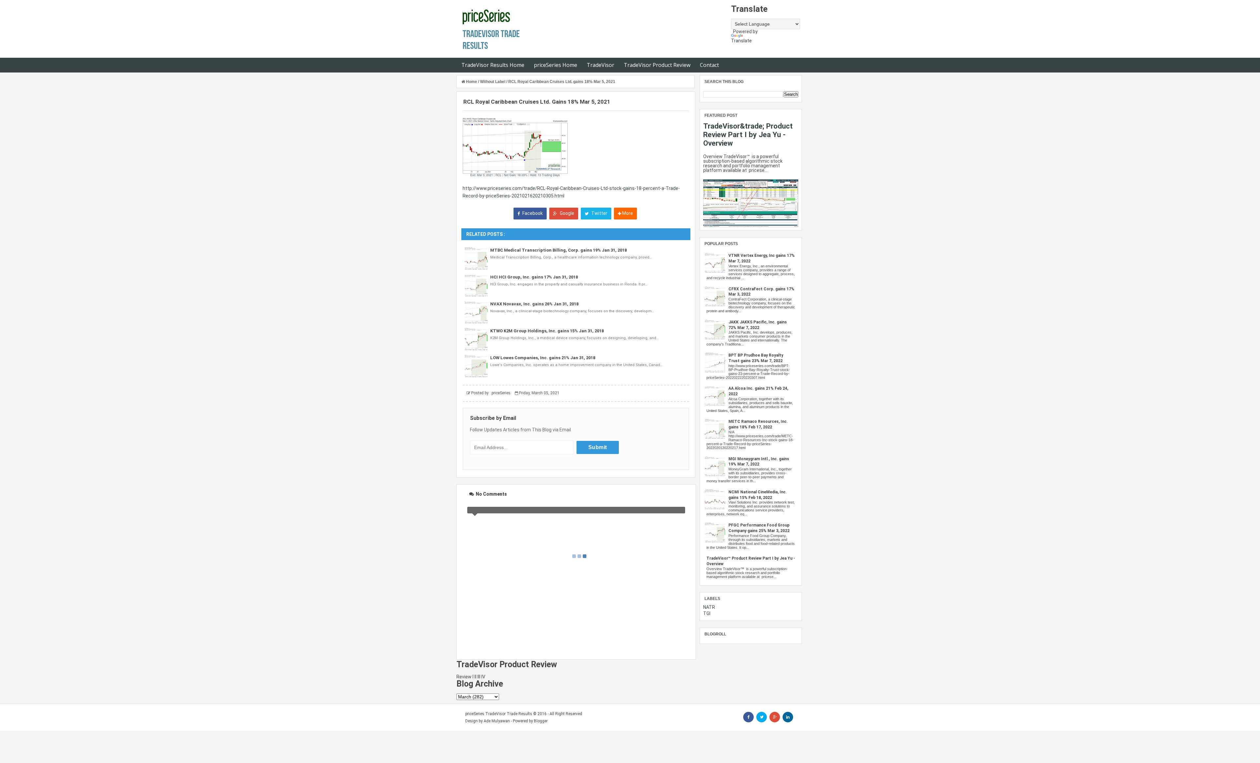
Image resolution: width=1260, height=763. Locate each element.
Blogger (541, 721)
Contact (709, 65)
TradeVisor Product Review (657, 65)
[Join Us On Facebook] (748, 717)
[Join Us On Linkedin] (788, 717)
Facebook (532, 213)
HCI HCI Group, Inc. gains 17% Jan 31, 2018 (534, 277)
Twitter (598, 213)
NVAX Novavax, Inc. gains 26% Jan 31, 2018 (534, 303)
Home (471, 81)
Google (566, 213)
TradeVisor (600, 65)
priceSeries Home (555, 65)
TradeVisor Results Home (492, 65)
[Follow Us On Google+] (774, 717)
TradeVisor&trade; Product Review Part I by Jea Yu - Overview (748, 134)
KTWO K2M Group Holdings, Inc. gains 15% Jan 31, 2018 (547, 330)
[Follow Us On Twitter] (761, 717)
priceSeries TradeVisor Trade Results (498, 713)
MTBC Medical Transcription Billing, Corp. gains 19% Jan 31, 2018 (558, 250)
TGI (706, 613)
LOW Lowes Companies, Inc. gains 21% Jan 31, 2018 (542, 357)
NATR (709, 607)
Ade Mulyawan (497, 721)
